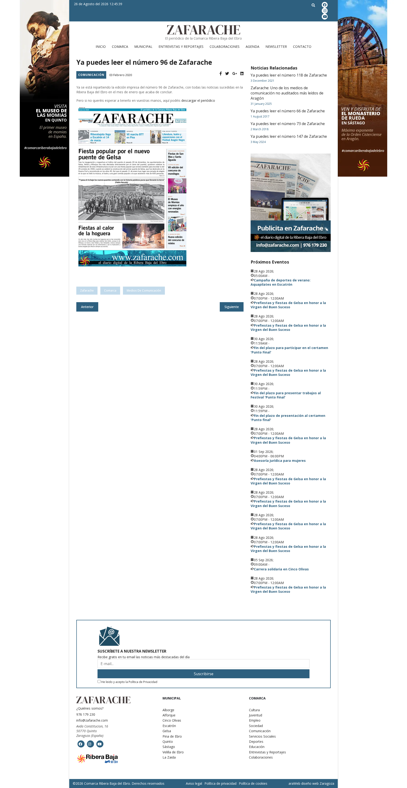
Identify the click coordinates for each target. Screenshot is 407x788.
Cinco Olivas (172, 720)
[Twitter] (227, 73)
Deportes (256, 741)
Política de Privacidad (143, 682)
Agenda (252, 46)
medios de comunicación (144, 290)
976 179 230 (85, 714)
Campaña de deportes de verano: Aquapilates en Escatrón (280, 282)
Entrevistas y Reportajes (181, 46)
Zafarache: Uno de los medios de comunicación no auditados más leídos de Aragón (287, 93)
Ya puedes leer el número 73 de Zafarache (288, 123)
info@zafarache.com (92, 720)
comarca (110, 290)
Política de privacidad (220, 783)
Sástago (169, 746)
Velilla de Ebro (173, 752)
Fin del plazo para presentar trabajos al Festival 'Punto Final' (286, 395)
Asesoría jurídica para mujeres (280, 460)
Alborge (168, 710)
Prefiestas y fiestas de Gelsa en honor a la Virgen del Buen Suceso (288, 305)
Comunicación (91, 75)
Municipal (143, 46)
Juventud (255, 715)
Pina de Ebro (172, 736)
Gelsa (167, 731)
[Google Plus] (234, 73)
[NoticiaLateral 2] (291, 203)
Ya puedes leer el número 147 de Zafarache (289, 136)
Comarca (120, 46)
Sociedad (256, 725)
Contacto (302, 46)
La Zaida (169, 757)
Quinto (168, 741)
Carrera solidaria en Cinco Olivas (281, 569)
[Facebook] (221, 73)
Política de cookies (253, 783)
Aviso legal (194, 783)
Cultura (254, 710)
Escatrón (169, 725)
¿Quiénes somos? (89, 708)
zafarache (87, 290)
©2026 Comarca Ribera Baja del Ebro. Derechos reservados (118, 783)
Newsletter (276, 46)
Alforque (169, 715)
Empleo (254, 720)
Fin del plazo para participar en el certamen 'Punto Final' (289, 349)
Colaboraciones (225, 46)
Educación (257, 746)
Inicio (101, 46)
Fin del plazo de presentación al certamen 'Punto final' (288, 417)
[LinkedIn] (242, 73)
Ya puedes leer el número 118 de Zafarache (289, 75)
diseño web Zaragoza (317, 783)
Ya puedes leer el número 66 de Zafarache (288, 111)
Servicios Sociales (262, 736)
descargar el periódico (198, 100)
